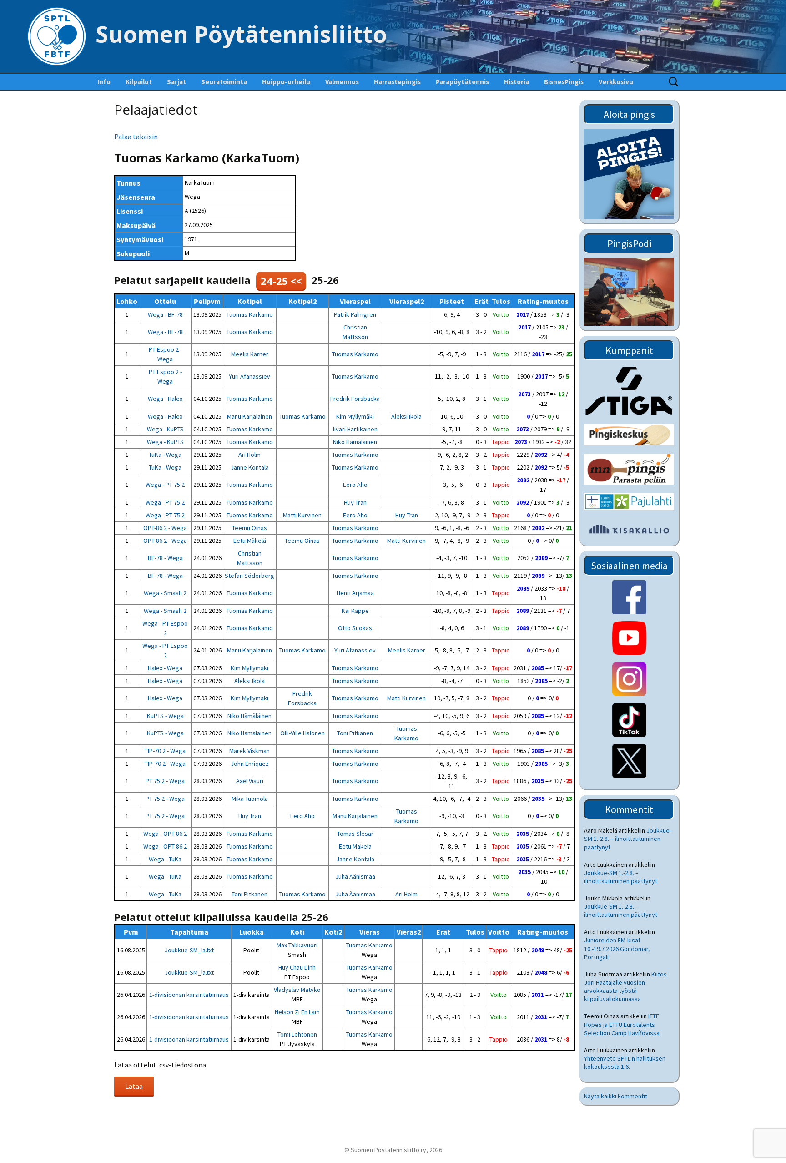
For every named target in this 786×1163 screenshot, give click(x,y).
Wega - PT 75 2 (165, 484)
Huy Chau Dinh (297, 967)
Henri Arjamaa (355, 593)
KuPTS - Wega (165, 716)
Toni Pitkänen (355, 733)
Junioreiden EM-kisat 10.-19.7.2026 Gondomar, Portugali (617, 948)
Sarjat (176, 81)
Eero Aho (355, 484)
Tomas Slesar (355, 833)
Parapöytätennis (462, 81)
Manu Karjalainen (249, 416)
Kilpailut (139, 81)
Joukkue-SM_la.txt (189, 950)
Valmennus (342, 81)
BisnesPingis (564, 81)
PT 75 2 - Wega (165, 781)
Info (104, 81)
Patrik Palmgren (355, 314)
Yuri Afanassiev (249, 376)
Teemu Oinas (249, 528)
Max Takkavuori (297, 945)
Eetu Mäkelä (249, 540)
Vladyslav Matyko (297, 990)
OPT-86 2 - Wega (165, 528)
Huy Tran (355, 502)
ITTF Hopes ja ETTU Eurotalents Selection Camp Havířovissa (622, 1024)
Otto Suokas (355, 628)
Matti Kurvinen (302, 515)
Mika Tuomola (250, 798)
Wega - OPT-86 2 (165, 833)
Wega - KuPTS (165, 429)
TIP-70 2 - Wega (165, 751)
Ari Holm (249, 454)
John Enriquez (250, 763)
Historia (516, 81)
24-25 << (281, 281)
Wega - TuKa (165, 859)
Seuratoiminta (224, 81)
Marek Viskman (249, 751)
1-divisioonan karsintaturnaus (189, 995)
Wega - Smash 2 (165, 593)
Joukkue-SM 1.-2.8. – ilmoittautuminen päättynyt (627, 838)
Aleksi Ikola (406, 416)
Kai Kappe (355, 611)
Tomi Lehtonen (297, 1034)
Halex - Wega (165, 668)
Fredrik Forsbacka (355, 398)
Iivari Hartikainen (355, 429)
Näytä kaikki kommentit (615, 1096)
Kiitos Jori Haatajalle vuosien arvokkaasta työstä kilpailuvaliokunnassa (625, 986)
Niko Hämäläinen (355, 442)
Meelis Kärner (249, 354)
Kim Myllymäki (355, 416)
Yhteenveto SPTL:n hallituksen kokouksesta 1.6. (624, 1062)
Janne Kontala (250, 467)
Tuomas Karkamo (250, 314)
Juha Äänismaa (355, 876)
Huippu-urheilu (286, 81)
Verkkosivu (616, 81)
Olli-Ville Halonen (302, 733)
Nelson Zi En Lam (297, 1012)
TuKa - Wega (165, 454)
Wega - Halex (165, 398)
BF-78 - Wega (165, 558)
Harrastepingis (397, 81)
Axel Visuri (249, 781)
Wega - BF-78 (165, 314)
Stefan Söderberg (249, 575)
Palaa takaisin (136, 136)
